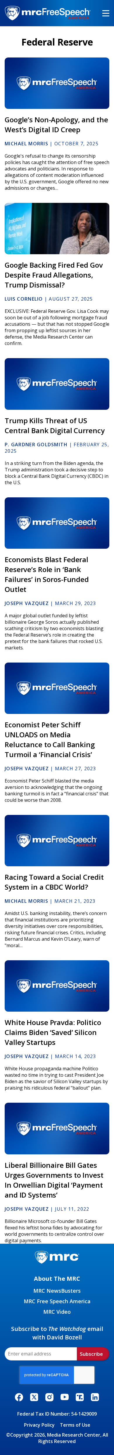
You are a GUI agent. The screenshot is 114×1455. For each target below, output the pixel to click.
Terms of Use (75, 1425)
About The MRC (57, 1279)
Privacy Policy (39, 1425)
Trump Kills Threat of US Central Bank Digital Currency (55, 425)
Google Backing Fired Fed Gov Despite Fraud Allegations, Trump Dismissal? (54, 275)
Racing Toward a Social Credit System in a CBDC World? (54, 882)
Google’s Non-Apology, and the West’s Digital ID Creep (56, 124)
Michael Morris (26, 143)
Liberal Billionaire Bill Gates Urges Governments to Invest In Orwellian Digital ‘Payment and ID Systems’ (54, 1180)
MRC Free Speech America (57, 1301)
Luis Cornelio (24, 299)
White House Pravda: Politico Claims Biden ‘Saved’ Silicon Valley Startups (53, 1032)
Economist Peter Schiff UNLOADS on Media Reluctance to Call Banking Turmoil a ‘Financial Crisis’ (50, 739)
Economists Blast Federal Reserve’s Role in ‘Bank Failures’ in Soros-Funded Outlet (47, 574)
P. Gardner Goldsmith (36, 444)
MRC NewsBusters (57, 1290)
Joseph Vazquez (27, 603)
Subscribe (91, 1354)
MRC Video (57, 1311)
